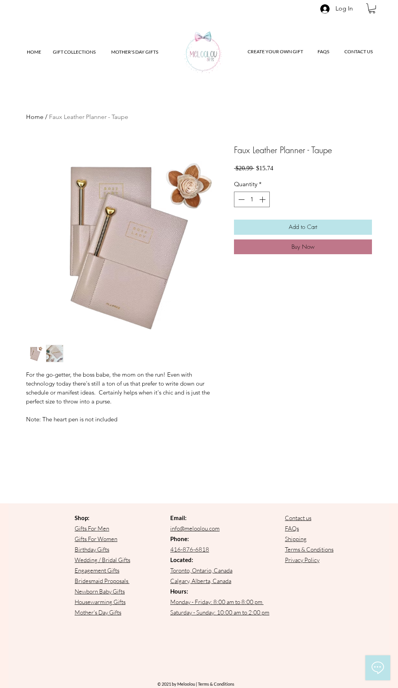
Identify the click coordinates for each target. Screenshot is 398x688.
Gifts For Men (92, 528)
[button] (372, 8)
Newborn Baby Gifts (100, 591)
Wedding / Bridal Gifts (102, 560)
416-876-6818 (189, 549)
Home (35, 116)
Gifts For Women (96, 539)
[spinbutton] (252, 199)
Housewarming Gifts (100, 602)
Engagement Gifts (97, 570)
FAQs (292, 528)
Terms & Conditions (309, 549)
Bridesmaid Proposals (101, 581)
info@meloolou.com (195, 528)
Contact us (298, 518)
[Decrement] (240, 199)
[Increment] (263, 199)
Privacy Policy (302, 560)
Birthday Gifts (92, 549)
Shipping (296, 539)
